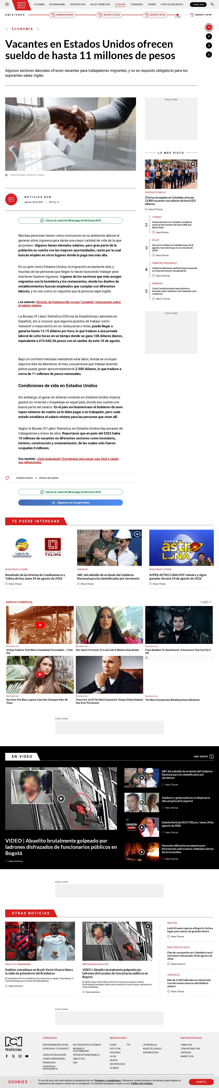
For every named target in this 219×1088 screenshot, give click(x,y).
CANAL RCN (198, 4)
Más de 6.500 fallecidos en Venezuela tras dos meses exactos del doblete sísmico (189, 983)
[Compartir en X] (209, 45)
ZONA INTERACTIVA (190, 1048)
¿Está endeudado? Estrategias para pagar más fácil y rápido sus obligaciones (68, 460)
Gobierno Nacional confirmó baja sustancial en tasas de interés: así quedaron (174, 269)
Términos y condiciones (107, 1080)
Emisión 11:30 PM (203, 15)
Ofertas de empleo (49, 478)
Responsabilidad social (56, 1045)
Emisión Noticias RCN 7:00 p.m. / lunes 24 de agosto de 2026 (188, 824)
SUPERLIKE (186, 1052)
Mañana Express (64, 15)
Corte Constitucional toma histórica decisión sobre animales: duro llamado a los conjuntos (174, 291)
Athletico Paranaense (18, 964)
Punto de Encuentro (172, 4)
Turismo (156, 217)
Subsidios (82, 569)
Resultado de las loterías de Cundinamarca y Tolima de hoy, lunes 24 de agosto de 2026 (35, 576)
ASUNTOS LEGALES (152, 1048)
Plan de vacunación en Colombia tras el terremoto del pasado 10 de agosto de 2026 (189, 955)
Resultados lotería (16, 569)
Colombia (39, 4)
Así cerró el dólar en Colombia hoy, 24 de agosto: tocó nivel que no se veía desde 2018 (173, 248)
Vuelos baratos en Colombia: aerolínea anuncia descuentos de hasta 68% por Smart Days (172, 225)
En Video (22, 757)
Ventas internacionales (86, 1055)
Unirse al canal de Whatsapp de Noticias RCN (73, 220)
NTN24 (113, 1045)
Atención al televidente (56, 1048)
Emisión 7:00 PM (157, 15)
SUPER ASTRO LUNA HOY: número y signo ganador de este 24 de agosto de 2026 (177, 576)
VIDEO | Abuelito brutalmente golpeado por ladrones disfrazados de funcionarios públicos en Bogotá (61, 846)
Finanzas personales (164, 263)
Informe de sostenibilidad (81, 1049)
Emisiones (15, 15)
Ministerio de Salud (178, 947)
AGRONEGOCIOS (151, 1052)
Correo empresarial (54, 1059)
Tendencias (137, 4)
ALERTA (114, 1060)
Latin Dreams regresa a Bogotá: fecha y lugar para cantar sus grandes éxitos (190, 930)
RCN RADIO (115, 1052)
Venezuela (173, 975)
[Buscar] (212, 4)
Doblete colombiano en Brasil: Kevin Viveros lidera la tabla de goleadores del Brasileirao (39, 971)
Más (201, 756)
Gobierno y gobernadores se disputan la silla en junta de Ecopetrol (186, 799)
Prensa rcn (49, 1062)
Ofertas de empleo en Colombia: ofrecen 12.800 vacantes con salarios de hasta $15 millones (170, 201)
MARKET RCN (187, 1056)
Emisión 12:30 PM (112, 15)
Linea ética (79, 1059)
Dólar (155, 240)
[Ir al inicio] (21, 5)
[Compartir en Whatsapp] (209, 55)
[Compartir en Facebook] (209, 36)
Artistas (172, 923)
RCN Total (115, 1048)
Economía (120, 4)
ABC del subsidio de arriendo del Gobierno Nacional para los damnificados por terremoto (108, 576)
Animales (157, 283)
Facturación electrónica (87, 1045)
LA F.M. (113, 1056)
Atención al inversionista (50, 1067)
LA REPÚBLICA (150, 1045)
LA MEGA (114, 1068)
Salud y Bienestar (100, 4)
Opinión (152, 4)
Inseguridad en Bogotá (95, 964)
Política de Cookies (142, 1083)
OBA (75, 1062)
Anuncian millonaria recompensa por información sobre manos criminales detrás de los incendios (188, 849)
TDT (128, 1045)
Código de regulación (54, 1055)
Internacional (57, 4)
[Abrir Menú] (7, 4)
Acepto (201, 1082)
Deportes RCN (77, 4)
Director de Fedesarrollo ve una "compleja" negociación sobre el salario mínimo (69, 303)
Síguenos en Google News (73, 502)
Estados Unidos (24, 478)
